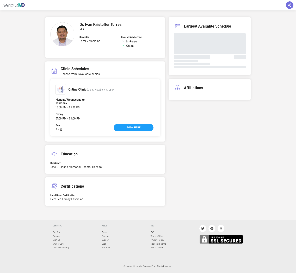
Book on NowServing (131, 37)
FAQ (152, 232)
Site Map (106, 247)
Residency (55, 163)
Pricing (56, 236)
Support (105, 240)
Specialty (84, 37)
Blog (104, 244)
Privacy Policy (157, 240)
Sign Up (56, 240)
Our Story (57, 232)
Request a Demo (158, 244)
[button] (61, 89)
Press (104, 232)
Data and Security (61, 247)
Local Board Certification (62, 195)
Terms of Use (157, 236)
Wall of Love (59, 244)
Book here (134, 127)
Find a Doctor (157, 247)
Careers (105, 236)
